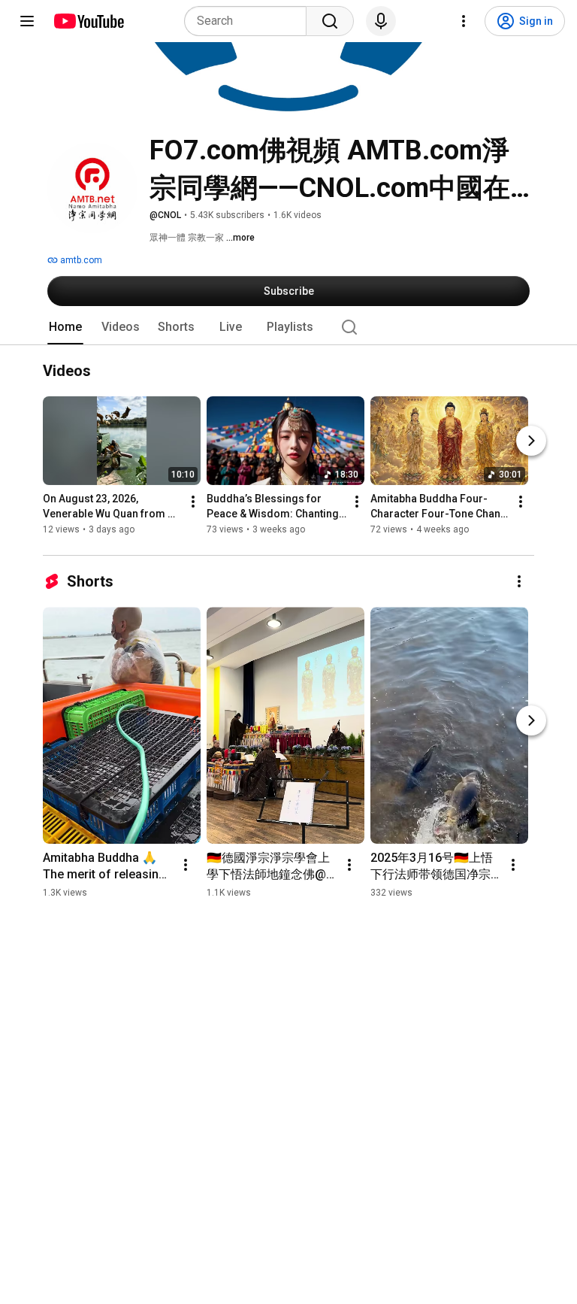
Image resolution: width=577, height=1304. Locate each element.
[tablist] (288, 327)
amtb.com (80, 260)
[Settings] (464, 21)
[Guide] (27, 21)
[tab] (65, 327)
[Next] (531, 441)
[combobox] (250, 21)
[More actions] (193, 502)
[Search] (330, 21)
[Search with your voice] (381, 21)
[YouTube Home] (88, 21)
